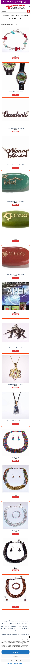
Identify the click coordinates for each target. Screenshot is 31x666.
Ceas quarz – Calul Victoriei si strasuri (15, 91)
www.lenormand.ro (22, 630)
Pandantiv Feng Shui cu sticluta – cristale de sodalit (15, 420)
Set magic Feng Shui (15, 457)
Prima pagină (6, 15)
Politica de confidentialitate (12, 634)
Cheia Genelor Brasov (25, 628)
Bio (13, 633)
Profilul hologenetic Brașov (10, 630)
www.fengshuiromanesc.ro (6, 628)
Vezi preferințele (15, 660)
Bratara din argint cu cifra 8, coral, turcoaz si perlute (15, 55)
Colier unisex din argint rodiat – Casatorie (15, 128)
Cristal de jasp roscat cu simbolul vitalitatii (15, 274)
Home (12, 15)
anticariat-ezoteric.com (23, 620)
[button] (28, 637)
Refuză (15, 656)
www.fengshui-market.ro (6, 625)
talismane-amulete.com (20, 621)
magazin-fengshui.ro (12, 620)
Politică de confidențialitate (19, 663)
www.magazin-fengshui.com (12, 626)
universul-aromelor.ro (24, 623)
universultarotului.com (12, 623)
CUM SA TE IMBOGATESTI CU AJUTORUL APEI (15, 311)
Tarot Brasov (16, 628)
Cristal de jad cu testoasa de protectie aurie (15, 237)
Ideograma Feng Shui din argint (15, 347)
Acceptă (15, 652)
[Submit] (28, 11)
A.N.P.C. (9, 633)
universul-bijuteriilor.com (8, 621)
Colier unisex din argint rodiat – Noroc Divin (15, 164)
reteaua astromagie (19, 633)
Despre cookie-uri (24, 634)
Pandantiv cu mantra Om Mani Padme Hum (15, 384)
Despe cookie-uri (9, 663)
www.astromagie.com (24, 626)
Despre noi (4, 633)
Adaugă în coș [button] (15, 58)
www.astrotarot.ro (17, 625)
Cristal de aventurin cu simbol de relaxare (15, 201)
